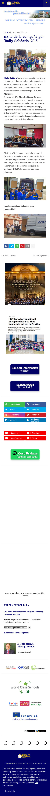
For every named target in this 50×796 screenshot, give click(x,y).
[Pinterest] (22, 246)
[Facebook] (6, 246)
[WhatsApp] (17, 246)
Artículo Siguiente (40, 255)
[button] (3, 3)
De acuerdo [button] (10, 791)
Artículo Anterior (9, 255)
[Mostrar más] (33, 246)
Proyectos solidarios (18, 32)
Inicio (6, 32)
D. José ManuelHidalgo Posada (26, 645)
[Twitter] (11, 246)
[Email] (27, 246)
